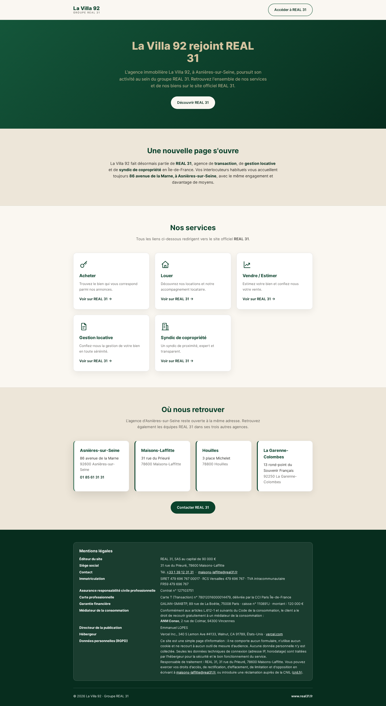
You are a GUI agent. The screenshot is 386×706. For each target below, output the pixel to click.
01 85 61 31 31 (92, 477)
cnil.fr (297, 672)
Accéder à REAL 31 (290, 9)
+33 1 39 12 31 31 (180, 572)
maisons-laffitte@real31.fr (217, 572)
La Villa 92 (86, 10)
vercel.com (274, 634)
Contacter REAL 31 (193, 507)
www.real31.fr (302, 696)
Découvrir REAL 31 (193, 102)
